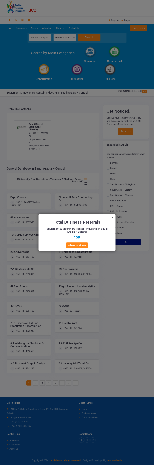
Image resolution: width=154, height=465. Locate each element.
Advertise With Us (77, 245)
